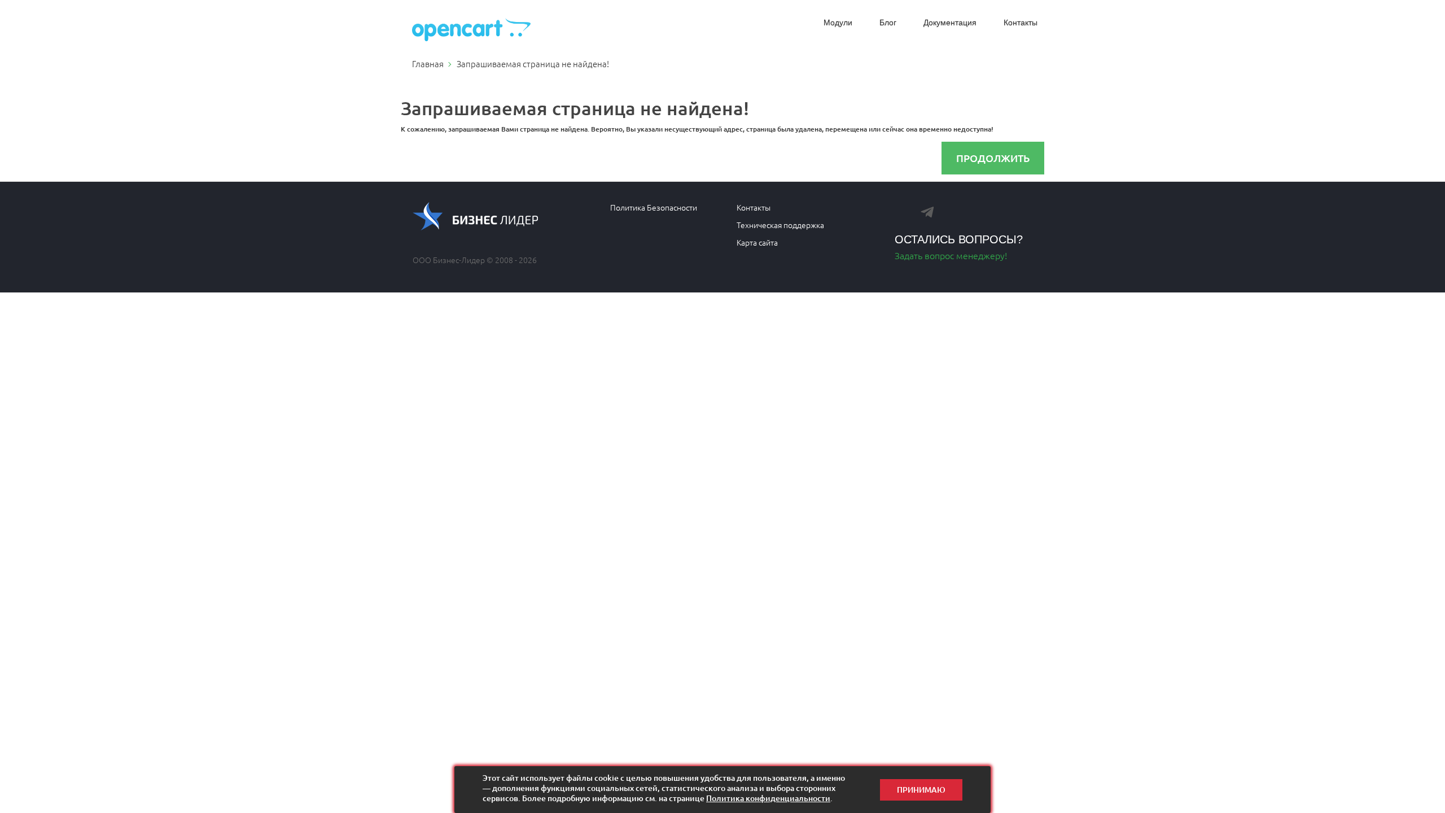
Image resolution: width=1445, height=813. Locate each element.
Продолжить (993, 157)
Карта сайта (757, 242)
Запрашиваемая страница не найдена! (533, 63)
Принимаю (921, 789)
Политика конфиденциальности (768, 798)
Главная (428, 63)
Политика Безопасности (653, 207)
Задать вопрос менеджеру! (951, 255)
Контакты (1020, 22)
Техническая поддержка (780, 224)
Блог (887, 22)
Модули (838, 22)
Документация (950, 22)
